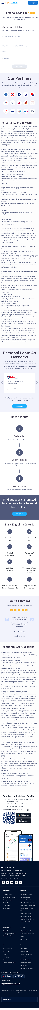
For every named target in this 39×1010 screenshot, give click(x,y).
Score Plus (6, 903)
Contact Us (23, 939)
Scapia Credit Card (26, 922)
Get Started (19, 406)
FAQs (4, 954)
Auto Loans (6, 908)
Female (20, 45)
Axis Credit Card (25, 900)
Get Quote (19, 514)
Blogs (22, 936)
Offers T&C (23, 957)
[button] (3, 3)
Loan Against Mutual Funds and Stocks (9, 935)
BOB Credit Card (25, 913)
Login (33, 3)
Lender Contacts (25, 960)
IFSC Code (6, 951)
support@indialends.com (10, 984)
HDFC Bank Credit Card (27, 905)
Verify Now (19, 66)
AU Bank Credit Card (26, 916)
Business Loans (7, 900)
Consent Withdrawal (26, 968)
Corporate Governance (27, 934)
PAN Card (6, 957)
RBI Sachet (23, 965)
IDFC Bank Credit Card (27, 903)
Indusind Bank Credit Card (26, 909)
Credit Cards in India (9, 962)
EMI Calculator (7, 948)
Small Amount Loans (9, 897)
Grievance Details (25, 962)
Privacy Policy (24, 951)
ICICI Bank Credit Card (27, 919)
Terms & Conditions (26, 954)
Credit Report (7, 931)
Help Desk (23, 948)
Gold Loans (6, 905)
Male (7, 45)
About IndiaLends (25, 931)
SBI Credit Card (25, 897)
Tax (4, 960)
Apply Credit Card (26, 894)
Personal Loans (7, 894)
